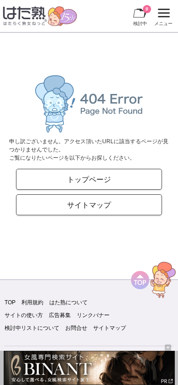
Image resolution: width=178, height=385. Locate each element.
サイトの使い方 (24, 315)
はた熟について (68, 302)
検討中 (140, 16)
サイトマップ (89, 205)
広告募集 (60, 315)
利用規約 (32, 302)
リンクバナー (93, 315)
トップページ (89, 179)
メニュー (162, 18)
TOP (10, 302)
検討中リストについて (32, 328)
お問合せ (76, 328)
